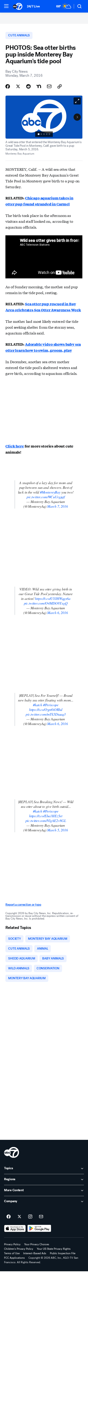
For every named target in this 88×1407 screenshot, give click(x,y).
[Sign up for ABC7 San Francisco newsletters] (41, 1216)
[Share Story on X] (18, 86)
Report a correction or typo (23, 904)
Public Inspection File (62, 1253)
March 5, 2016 (57, 830)
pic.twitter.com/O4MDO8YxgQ (46, 603)
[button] (6, 6)
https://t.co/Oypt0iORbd (45, 709)
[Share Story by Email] (49, 86)
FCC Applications (14, 1257)
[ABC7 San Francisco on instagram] (30, 1216)
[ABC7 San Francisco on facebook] (8, 1216)
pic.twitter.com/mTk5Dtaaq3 (46, 714)
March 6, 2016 (57, 612)
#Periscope (50, 704)
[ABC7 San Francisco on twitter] (19, 1216)
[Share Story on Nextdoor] (39, 86)
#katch (37, 704)
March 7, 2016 (57, 506)
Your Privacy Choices (36, 1244)
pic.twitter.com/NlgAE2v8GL (45, 820)
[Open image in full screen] (77, 101)
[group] (44, 134)
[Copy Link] (59, 86)
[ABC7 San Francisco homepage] (17, 6)
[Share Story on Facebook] (8, 86)
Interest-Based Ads (34, 1253)
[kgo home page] (11, 1152)
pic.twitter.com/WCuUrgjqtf (46, 496)
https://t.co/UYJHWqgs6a (52, 598)
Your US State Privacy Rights (54, 1249)
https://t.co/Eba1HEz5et (45, 815)
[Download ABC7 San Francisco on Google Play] (39, 1228)
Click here (14, 446)
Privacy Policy (12, 1244)
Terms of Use (12, 1253)
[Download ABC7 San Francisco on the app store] (15, 1228)
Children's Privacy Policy (18, 1249)
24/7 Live (33, 6)
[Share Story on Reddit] (28, 86)
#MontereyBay (50, 492)
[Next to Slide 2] (77, 117)
